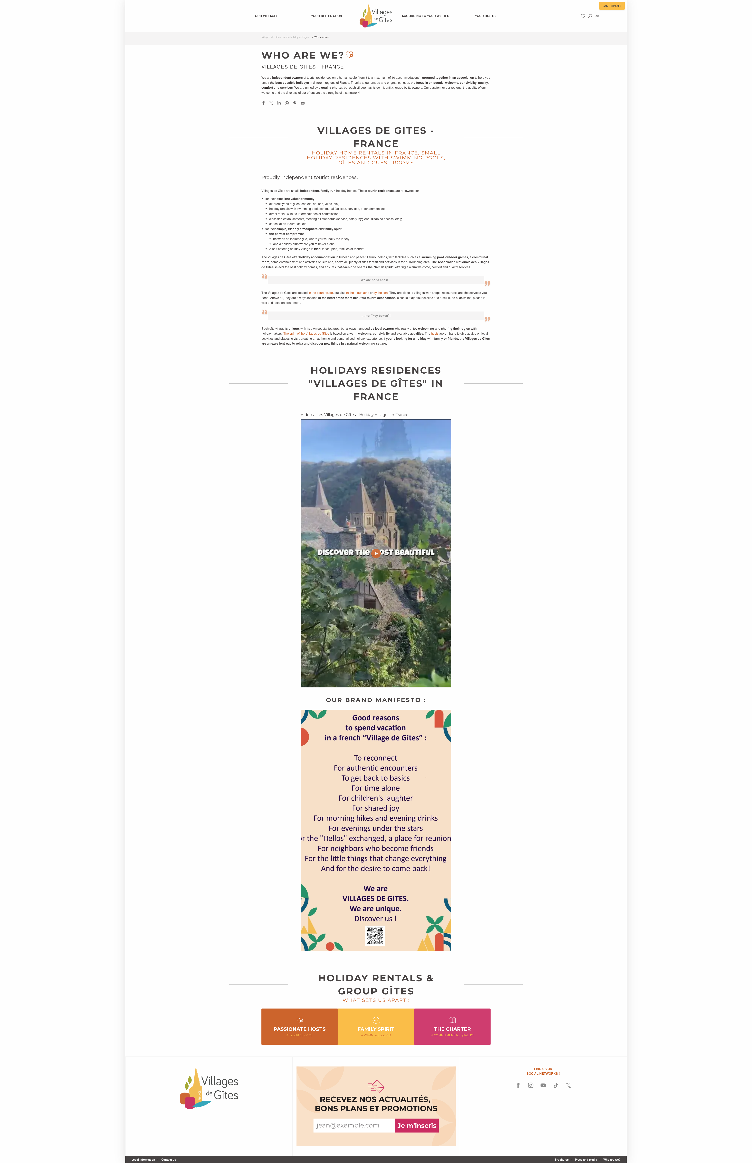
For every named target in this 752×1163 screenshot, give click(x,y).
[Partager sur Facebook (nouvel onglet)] (263, 104)
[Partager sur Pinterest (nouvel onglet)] (295, 104)
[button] (590, 16)
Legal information (143, 1159)
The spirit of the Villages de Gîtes (306, 333)
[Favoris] (583, 16)
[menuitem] (267, 16)
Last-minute (612, 6)
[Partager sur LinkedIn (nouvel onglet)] (279, 104)
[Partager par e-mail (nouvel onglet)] (303, 104)
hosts (434, 333)
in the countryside (320, 292)
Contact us (168, 1159)
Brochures (562, 1159)
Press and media (586, 1159)
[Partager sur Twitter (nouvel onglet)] (271, 104)
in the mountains (357, 292)
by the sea (380, 292)
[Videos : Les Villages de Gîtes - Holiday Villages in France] (376, 553)
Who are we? (612, 1159)
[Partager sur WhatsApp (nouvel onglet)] (287, 104)
